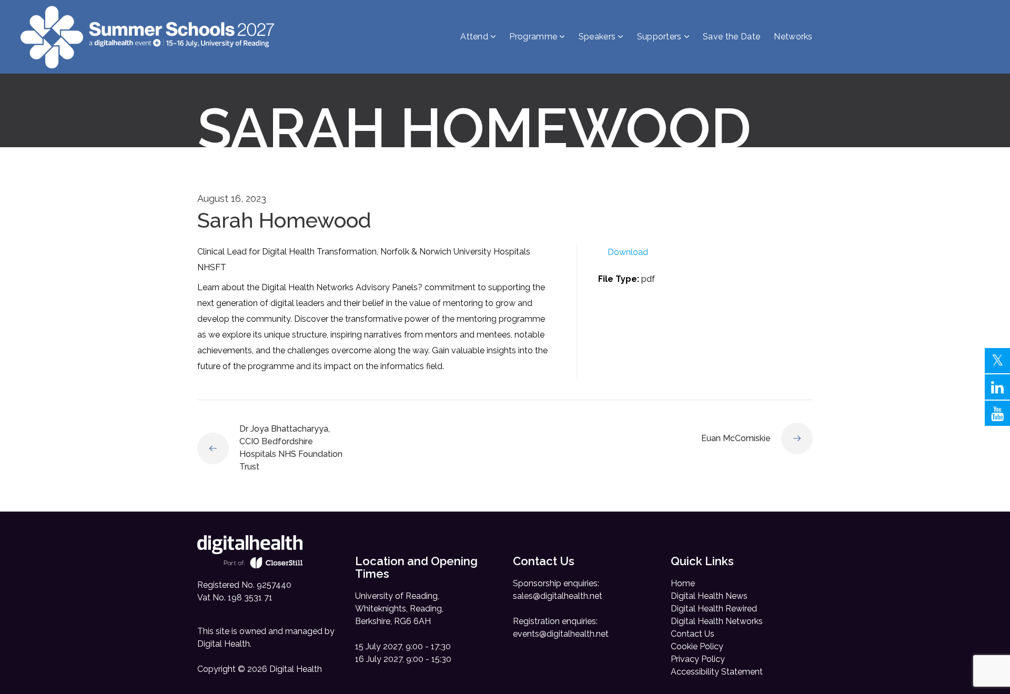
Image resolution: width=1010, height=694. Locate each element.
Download (628, 252)
